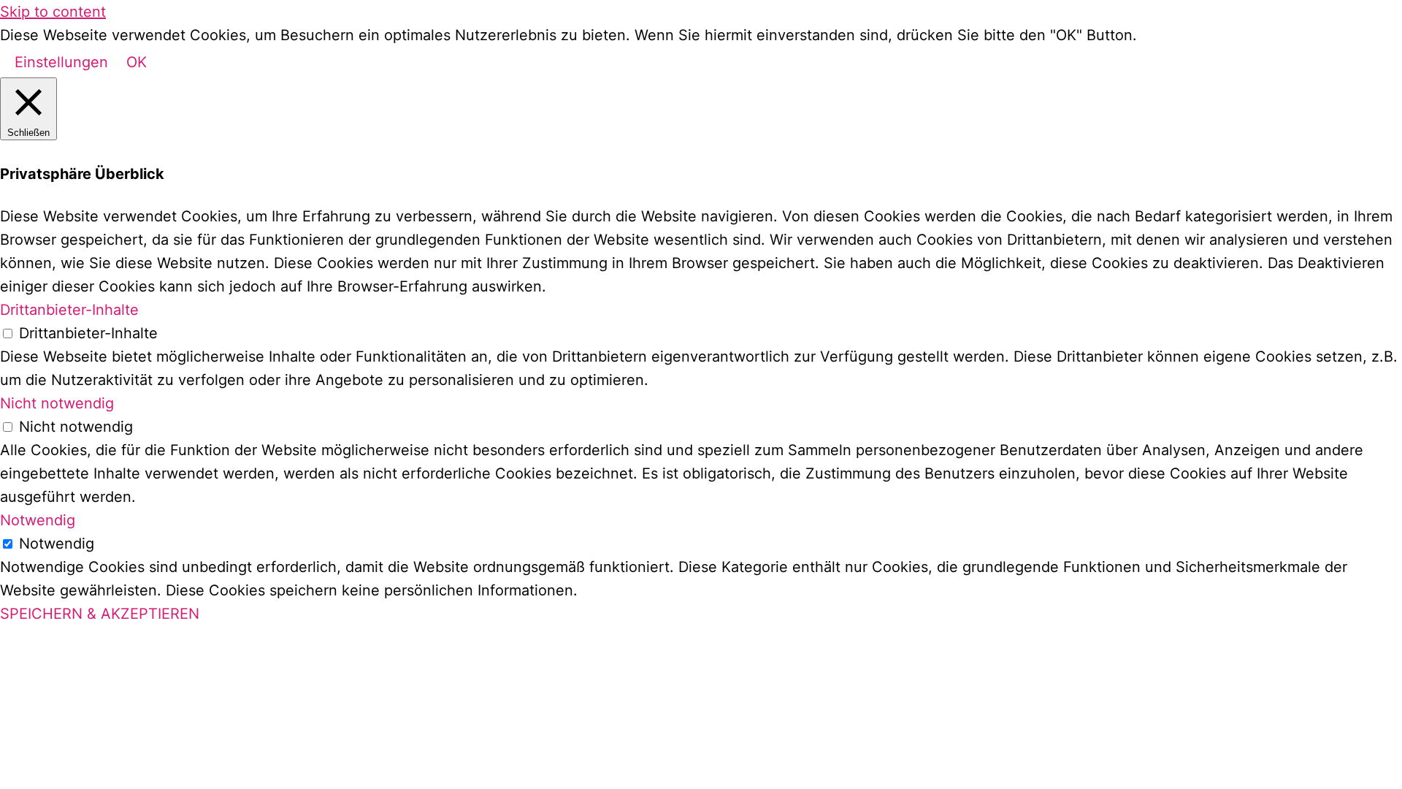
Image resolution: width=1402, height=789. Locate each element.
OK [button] (136, 62)
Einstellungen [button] (61, 62)
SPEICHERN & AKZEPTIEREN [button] (99, 613)
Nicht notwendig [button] (57, 403)
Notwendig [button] (37, 520)
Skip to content (53, 11)
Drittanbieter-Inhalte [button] (69, 310)
